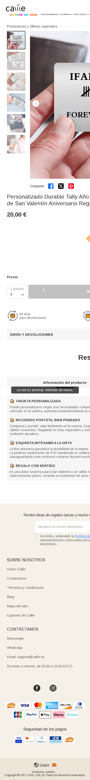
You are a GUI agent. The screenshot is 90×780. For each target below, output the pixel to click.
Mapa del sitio (17, 606)
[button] (35, 103)
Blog (10, 597)
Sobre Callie (16, 569)
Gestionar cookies (43, 772)
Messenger (15, 638)
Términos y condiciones (25, 588)
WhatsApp (15, 648)
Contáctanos (17, 578)
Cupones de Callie (21, 615)
